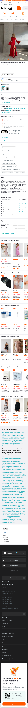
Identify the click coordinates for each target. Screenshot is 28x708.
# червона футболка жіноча (9, 166)
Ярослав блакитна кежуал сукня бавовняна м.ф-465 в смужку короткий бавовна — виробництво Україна (14, 507)
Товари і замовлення (7, 620)
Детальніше (7, 102)
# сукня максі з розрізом (8, 150)
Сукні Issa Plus (11, 445)
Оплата (4, 642)
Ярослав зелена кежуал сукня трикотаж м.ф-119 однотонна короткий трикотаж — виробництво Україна (13, 499)
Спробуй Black (14, 565)
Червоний (23, 108)
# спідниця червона (20, 172)
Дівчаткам (5, 539)
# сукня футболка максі (8, 157)
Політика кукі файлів (7, 662)
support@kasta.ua (6, 606)
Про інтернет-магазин (7, 584)
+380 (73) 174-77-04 (7, 601)
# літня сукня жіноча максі (8, 147)
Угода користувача (6, 655)
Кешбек (4, 626)
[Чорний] (7, 88)
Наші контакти (5, 581)
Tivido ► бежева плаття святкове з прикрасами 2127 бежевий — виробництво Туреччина (13, 513)
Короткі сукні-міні (7, 434)
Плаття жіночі (5, 432)
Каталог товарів (14, 570)
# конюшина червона (7, 172)
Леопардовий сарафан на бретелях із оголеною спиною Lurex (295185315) (13, 479)
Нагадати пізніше (14, 704)
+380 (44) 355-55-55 (7, 597)
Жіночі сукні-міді (16, 434)
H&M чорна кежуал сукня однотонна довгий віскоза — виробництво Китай (14, 474)
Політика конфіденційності (8, 658)
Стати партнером (4, 3)
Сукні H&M (13, 435)
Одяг (4, 532)
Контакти (4, 652)
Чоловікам (5, 537)
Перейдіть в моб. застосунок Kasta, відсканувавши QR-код (17, 696)
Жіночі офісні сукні (13, 440)
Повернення (5, 649)
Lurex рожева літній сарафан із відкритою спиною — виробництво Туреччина (13, 466)
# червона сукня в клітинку (8, 163)
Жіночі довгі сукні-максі (12, 437)
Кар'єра (4, 587)
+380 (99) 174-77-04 (7, 603)
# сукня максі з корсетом (8, 154)
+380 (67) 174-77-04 (7, 599)
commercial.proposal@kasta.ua (10, 608)
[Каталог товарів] (19, 8)
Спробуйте (10, 7)
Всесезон (16, 108)
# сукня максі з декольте (8, 160)
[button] (8, 233)
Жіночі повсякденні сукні (17, 432)
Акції (3, 639)
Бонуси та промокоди (7, 636)
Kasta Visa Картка (6, 630)
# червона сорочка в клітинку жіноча (11, 169)
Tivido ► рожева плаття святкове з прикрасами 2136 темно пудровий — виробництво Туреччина (12, 518)
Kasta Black (5, 623)
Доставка (4, 646)
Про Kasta (4, 617)
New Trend (9, 108)
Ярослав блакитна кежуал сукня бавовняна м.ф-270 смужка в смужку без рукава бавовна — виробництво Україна (14, 490)
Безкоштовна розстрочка (8, 633)
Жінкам (5, 535)
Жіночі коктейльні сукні (13, 438)
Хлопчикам (6, 541)
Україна (8, 110)
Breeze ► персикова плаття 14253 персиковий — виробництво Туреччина (12, 521)
